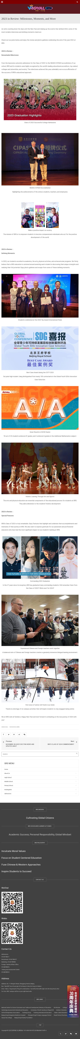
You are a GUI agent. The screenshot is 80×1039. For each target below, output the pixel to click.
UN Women (57, 1007)
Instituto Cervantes (61, 1010)
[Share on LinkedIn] (14, 734)
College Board (67, 1007)
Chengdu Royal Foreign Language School (39, 1015)
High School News (14, 727)
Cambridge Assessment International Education (14, 1010)
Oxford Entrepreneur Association (10, 1012)
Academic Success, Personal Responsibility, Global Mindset (40, 834)
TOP (40, 1025)
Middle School (8, 781)
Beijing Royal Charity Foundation (23, 1017)
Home (6, 769)
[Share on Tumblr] (19, 734)
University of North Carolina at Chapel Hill (42, 1010)
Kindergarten (8, 789)
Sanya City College (6, 1017)
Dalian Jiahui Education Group (62, 1012)
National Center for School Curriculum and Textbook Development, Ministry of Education (26, 1007)
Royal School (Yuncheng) (61, 1015)
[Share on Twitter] (9, 734)
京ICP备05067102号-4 (40, 1030)
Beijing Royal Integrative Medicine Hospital (13, 1015)
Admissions (7, 793)
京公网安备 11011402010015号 (25, 1030)
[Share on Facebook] (3, 734)
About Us (7, 773)
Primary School (8, 785)
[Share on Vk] (24, 734)
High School (8, 777)
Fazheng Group (26, 1012)
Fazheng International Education (43, 1012)
